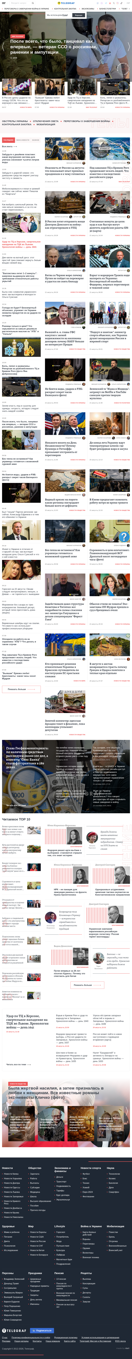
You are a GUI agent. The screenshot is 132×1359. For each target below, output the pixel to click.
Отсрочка (113, 1241)
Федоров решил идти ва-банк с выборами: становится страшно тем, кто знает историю (64, 853)
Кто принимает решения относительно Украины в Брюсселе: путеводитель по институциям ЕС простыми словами (62, 670)
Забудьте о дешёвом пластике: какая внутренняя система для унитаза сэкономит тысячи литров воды (20, 158)
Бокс (85, 1178)
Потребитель (62, 1237)
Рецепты (86, 1273)
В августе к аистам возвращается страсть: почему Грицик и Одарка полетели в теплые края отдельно (108, 668)
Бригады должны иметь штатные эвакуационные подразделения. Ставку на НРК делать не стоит (112, 840)
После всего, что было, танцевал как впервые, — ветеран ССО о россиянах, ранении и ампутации (113, 101)
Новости (7, 1168)
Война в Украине (91, 1226)
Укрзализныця (63, 1200)
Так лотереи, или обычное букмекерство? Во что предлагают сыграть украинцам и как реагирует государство (109, 751)
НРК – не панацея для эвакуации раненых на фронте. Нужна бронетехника (70, 892)
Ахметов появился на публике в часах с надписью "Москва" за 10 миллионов (13, 995)
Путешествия (62, 1246)
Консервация (89, 1283)
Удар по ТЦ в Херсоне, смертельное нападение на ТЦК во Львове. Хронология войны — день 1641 (49, 101)
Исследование (11, 1250)
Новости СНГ (36, 1246)
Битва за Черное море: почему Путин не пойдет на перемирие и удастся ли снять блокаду (64, 278)
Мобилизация (46, 124)
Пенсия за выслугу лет (65, 1305)
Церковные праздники (35, 1280)
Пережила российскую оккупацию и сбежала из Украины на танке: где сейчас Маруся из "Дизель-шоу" (13, 977)
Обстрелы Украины (15, 121)
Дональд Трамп (11, 1283)
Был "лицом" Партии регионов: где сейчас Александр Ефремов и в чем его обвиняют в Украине (20, 514)
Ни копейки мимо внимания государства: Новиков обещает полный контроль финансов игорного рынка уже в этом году (72, 751)
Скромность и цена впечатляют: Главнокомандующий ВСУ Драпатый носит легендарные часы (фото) (109, 555)
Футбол (86, 1174)
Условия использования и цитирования (100, 1337)
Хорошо (78, 15)
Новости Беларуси (39, 1255)
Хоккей (86, 1187)
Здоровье (8, 1226)
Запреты (34, 1295)
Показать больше (17, 689)
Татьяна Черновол (92, 847)
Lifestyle (59, 1226)
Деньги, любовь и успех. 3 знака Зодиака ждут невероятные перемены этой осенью (78, 1123)
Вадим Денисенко (63, 946)
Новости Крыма (11, 1213)
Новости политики (122, 403)
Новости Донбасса (13, 1208)
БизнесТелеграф (107, 9)
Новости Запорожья (13, 1196)
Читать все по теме (16, 805)
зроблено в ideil (123, 1348)
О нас (4, 1337)
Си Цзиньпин (10, 1288)
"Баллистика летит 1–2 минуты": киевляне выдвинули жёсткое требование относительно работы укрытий (20, 277)
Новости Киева (11, 1174)
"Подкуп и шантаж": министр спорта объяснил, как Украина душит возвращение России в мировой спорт (108, 337)
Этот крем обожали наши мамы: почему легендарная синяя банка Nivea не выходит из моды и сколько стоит (20, 1123)
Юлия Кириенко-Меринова (61, 825)
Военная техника (91, 1257)
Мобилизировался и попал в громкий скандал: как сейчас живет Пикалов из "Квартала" (21, 191)
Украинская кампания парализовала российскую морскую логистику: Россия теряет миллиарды (104, 933)
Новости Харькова (13, 1178)
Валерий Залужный (13, 1297)
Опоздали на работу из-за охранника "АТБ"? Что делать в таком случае (19, 642)
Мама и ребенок (11, 1232)
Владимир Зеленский (14, 1279)
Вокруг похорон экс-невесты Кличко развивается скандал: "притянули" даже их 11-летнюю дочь (13, 867)
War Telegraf (58, 107)
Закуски (86, 1302)
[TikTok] (121, 3)
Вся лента (7, 146)
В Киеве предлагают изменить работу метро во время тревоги (109, 501)
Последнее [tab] (8, 140)
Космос (112, 1178)
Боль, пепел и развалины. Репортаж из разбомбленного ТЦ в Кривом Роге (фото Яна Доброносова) (82, 101)
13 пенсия (61, 1279)
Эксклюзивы (87, 9)
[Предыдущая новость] (3, 46)
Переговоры (89, 1244)
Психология (9, 1246)
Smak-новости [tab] (22, 140)
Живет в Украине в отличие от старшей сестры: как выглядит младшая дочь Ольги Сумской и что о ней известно (20, 553)
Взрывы (86, 1239)
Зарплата (34, 1174)
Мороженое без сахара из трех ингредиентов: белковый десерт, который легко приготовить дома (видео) (18, 609)
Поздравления (63, 1264)
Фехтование (88, 1196)
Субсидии (35, 1187)
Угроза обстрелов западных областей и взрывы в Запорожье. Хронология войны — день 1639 (108, 1019)
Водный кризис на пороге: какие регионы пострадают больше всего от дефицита (62, 502)
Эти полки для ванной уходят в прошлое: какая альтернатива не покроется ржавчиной (13, 959)
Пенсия (59, 1273)
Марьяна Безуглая (13, 1315)
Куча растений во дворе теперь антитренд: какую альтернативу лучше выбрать (13, 849)
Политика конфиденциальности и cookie (31, 1337)
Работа (33, 1178)
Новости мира (79, 681)
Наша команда (53, 1341)
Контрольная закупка (65, 9)
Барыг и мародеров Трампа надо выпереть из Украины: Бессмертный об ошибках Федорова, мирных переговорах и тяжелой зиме (110, 281)
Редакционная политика (65, 1337)
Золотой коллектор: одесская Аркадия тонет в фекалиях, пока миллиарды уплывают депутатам (65, 725)
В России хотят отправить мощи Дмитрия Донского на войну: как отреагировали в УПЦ (65, 224)
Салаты (86, 1297)
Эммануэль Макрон (13, 1293)
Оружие (86, 1248)
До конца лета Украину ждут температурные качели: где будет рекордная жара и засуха (109, 446)
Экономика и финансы (62, 1170)
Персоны (8, 1273)
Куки (64, 15)
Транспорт (61, 1182)
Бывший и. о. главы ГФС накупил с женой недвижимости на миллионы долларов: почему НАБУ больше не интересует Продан (64, 338)
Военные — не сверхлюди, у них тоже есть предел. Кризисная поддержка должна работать (118, 960)
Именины (34, 1304)
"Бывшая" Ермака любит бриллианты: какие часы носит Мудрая (14, 100)
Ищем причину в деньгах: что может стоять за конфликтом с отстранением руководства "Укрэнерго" (71, 795)
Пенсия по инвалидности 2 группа (64, 1286)
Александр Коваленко (51, 926)
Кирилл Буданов (12, 1302)
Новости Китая (37, 1250)
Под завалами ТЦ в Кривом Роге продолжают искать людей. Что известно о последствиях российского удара (19, 659)
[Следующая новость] (129, 46)
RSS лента (120, 1341)
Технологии (114, 1174)
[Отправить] (32, 3)
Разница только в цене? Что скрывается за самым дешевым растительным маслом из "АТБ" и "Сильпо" (20, 330)
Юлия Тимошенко (12, 1311)
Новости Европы (38, 1232)
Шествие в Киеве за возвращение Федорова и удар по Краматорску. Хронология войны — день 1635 (71, 1057)
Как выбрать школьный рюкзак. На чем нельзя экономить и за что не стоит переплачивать (19, 207)
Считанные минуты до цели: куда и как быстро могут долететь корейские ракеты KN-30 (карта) (109, 226)
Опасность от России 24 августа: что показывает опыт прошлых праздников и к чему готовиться (65, 171)
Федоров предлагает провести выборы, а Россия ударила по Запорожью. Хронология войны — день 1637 (71, 1038)
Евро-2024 (88, 1192)
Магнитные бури (64, 1259)
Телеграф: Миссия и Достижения (95, 1341)
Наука (110, 1168)
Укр (128, 3)
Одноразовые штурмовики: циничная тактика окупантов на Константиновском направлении (112, 892)
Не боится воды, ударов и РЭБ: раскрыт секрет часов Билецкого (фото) (20, 477)
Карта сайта (70, 1341)
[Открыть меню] (4, 3)
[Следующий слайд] (129, 8)
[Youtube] (110, 3)
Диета (7, 1241)
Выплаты (34, 1183)
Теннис (86, 1183)
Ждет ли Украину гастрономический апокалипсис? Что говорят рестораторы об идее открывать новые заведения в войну (109, 796)
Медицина (35, 1192)
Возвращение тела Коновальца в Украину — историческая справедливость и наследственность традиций (69, 920)
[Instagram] (117, 3)
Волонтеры (88, 1253)
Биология (113, 1183)
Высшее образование (40, 1201)
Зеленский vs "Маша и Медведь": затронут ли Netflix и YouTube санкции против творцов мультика (109, 393)
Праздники (35, 1273)
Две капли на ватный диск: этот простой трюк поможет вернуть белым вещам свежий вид (21, 260)
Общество (34, 1168)
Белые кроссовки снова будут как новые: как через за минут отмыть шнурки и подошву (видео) (13, 830)
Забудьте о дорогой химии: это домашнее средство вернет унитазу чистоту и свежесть (20, 175)
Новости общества (77, 349)
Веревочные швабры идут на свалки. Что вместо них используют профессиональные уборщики (21, 626)
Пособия (34, 1206)
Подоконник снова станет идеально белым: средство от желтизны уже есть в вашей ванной (13, 940)
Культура (60, 1250)
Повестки (113, 1232)
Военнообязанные (118, 1246)
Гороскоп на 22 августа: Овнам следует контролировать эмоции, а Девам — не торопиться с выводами (20, 592)
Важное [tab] (35, 140)
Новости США (37, 1237)
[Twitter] (114, 3)
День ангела (36, 1300)
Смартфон (114, 1192)
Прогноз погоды (38, 1210)
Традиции (34, 1291)
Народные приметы (39, 1286)
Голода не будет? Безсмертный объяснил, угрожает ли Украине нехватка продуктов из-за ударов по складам (21, 312)
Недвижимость (63, 1186)
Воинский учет (115, 1250)
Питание (8, 1237)
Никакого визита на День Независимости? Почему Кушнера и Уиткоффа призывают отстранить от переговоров (61, 449)
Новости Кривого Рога (12, 1202)
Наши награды (21, 1341)
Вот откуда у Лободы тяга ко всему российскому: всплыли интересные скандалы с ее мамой (110, 1123)
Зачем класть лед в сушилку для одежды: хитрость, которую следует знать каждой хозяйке (20, 408)
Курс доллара (62, 1195)
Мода (58, 1241)
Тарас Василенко (98, 967)
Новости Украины (24, 107)
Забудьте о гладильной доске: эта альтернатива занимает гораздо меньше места (13, 922)
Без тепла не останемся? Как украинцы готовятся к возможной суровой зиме (20, 461)
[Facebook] (98, 3)
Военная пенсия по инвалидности (65, 1294)
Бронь (112, 1237)
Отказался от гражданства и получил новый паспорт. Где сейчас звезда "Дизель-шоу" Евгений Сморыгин (13, 904)
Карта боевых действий (89, 1233)
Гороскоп (60, 1232)
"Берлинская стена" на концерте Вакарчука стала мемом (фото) (50, 1123)
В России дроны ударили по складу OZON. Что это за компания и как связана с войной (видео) (56, 47)
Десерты (87, 1293)
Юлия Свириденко (13, 1320)
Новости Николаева (13, 1217)
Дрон (111, 1187)
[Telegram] (106, 3)
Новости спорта (91, 1168)
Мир (31, 1226)
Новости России (38, 1241)
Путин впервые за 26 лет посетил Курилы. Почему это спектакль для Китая (69, 973)
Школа (33, 1196)
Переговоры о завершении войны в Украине (26, 9)
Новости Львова (12, 1192)
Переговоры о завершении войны (87, 121)
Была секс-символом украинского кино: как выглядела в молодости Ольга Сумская (19, 294)
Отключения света (46, 121)
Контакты (37, 1341)
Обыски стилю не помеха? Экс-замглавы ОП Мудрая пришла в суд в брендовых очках (109, 607)
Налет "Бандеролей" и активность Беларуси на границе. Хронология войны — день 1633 (108, 1057)
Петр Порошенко (12, 1306)
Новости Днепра (12, 1183)
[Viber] (102, 3)
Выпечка (87, 1279)
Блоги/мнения (76, 846)
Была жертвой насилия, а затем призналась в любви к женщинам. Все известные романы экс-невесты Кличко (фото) (56, 1093)
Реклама (6, 1341)
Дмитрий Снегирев (105, 864)
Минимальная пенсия (66, 1300)
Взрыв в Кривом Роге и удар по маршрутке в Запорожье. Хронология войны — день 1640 (72, 1018)
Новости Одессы (12, 1187)
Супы (85, 1288)
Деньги (59, 1177)
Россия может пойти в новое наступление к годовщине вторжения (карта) (107, 1037)
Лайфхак (60, 1255)
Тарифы (60, 1191)
